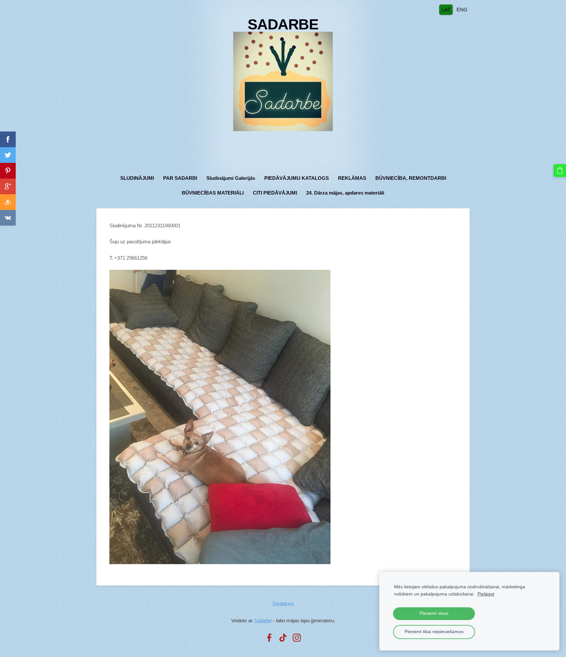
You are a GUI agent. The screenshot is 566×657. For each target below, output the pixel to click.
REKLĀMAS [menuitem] (352, 178)
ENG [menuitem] (462, 9)
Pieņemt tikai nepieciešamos (434, 631)
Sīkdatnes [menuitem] (283, 603)
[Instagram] (297, 637)
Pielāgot (486, 594)
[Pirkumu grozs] (560, 170)
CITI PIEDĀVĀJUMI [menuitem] (275, 193)
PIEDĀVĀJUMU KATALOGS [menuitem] (296, 178)
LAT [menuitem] (446, 9)
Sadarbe (263, 620)
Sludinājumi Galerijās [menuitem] (230, 178)
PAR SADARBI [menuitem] (180, 178)
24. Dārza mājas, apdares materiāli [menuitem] (345, 193)
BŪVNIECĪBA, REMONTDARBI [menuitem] (410, 178)
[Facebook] (269, 637)
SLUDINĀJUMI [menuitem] (137, 178)
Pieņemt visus (434, 613)
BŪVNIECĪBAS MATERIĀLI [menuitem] (213, 193)
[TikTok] (283, 637)
